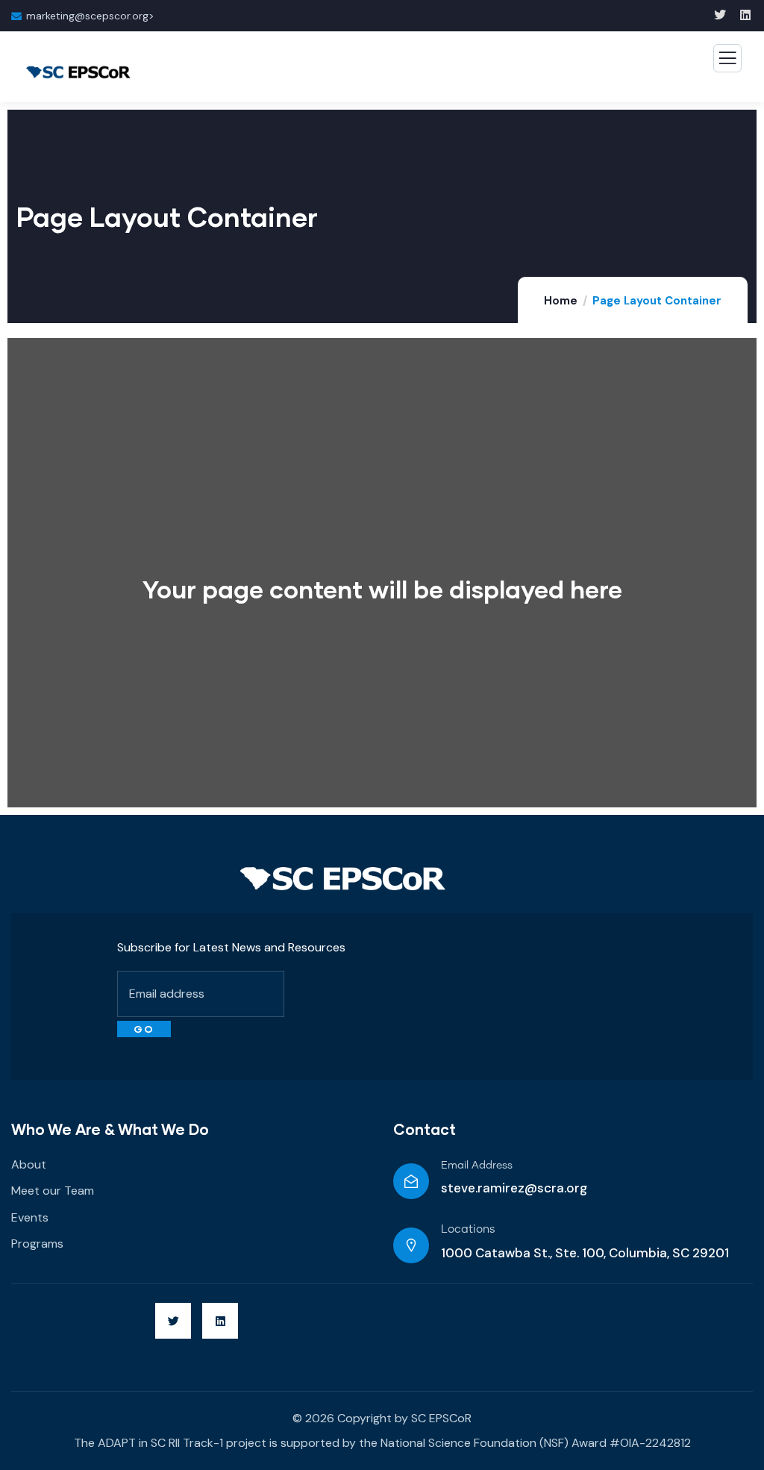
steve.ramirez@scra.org (514, 1188)
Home (560, 300)
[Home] (342, 879)
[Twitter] (173, 1321)
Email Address (477, 1165)
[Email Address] (411, 1181)
